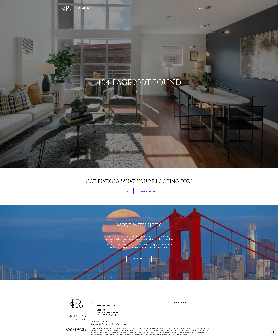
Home (125, 191)
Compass (166, 328)
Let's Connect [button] (139, 259)
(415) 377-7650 (180, 305)
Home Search (171, 8)
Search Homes (148, 191)
